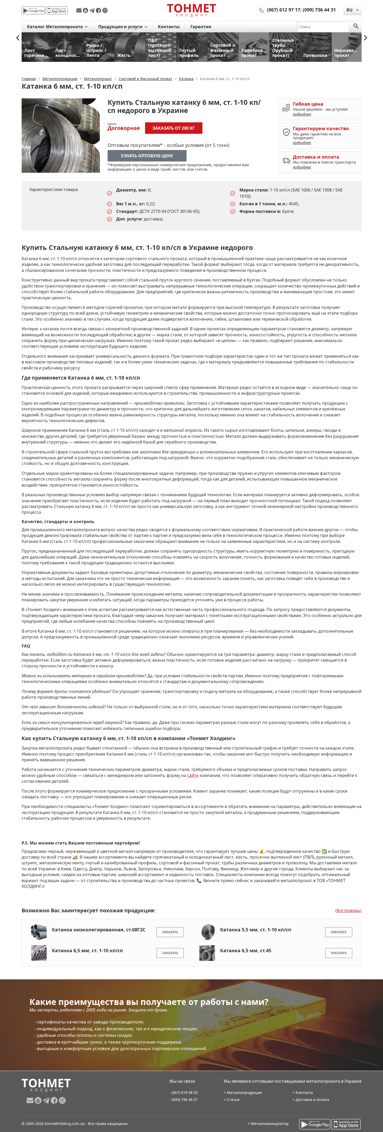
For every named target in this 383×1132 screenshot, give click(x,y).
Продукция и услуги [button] (121, 26)
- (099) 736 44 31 (183, 1099)
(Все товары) (348, 910)
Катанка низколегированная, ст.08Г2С (98, 929)
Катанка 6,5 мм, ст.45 (245, 950)
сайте (193, 775)
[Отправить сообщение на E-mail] (79, 10)
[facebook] (99, 10)
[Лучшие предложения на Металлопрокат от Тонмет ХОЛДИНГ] (191, 10)
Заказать (170, 932)
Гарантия (200, 26)
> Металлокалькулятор (268, 1123)
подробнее (302, 114)
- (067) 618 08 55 (183, 1092)
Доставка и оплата (312, 1099)
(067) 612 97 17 (283, 10)
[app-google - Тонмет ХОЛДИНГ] (33, 10)
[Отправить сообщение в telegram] (92, 10)
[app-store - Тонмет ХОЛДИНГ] (57, 10)
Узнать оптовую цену (147, 156)
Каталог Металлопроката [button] (55, 26)
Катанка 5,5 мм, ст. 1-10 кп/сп (255, 929)
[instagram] (105, 10)
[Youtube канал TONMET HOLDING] (86, 10)
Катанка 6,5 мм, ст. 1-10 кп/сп (87, 950)
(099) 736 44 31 (319, 10)
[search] (355, 26)
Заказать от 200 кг (173, 128)
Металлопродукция (244, 1092)
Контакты (169, 26)
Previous (17, 37)
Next (365, 37)
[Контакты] (261, 10)
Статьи (233, 1099)
